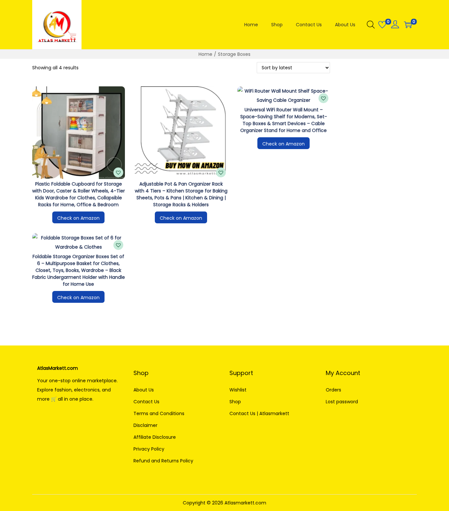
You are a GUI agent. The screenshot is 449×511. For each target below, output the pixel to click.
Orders (333, 390)
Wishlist (238, 390)
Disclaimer (145, 425)
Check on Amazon (78, 218)
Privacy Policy (148, 449)
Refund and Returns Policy (163, 460)
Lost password (342, 401)
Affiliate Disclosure (154, 437)
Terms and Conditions (158, 413)
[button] (118, 172)
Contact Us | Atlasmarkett (259, 413)
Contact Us (146, 401)
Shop (235, 401)
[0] (382, 25)
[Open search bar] (371, 24)
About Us (143, 390)
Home (205, 54)
